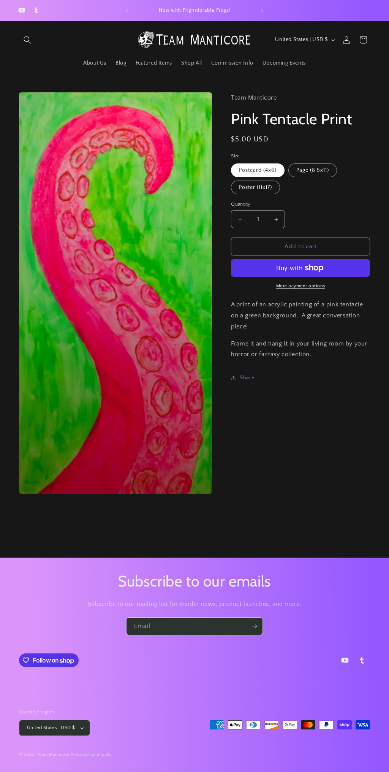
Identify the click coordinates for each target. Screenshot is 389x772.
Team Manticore (53, 754)
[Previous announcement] (127, 10)
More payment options (300, 286)
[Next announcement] (262, 10)
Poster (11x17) (255, 187)
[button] (27, 40)
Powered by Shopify (91, 754)
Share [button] (247, 378)
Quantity (240, 204)
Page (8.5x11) (312, 170)
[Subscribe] (254, 626)
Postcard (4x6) (258, 170)
